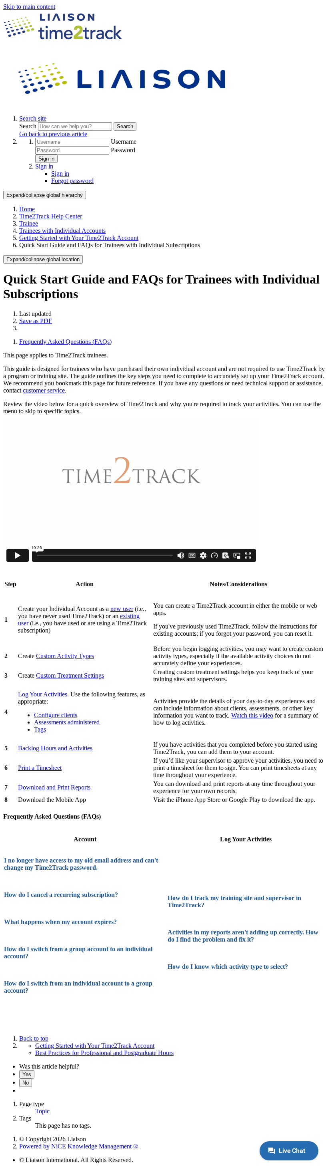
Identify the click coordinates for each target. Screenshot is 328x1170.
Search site (32, 118)
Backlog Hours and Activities (55, 748)
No (25, 1083)
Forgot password (72, 180)
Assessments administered (67, 722)
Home (27, 209)
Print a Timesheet (40, 767)
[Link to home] (123, 104)
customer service (44, 390)
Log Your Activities (42, 694)
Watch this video (252, 715)
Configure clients (55, 715)
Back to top (33, 1038)
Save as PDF (35, 320)
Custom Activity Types (65, 655)
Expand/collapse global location (43, 259)
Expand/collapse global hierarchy (44, 195)
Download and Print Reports (54, 787)
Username (123, 141)
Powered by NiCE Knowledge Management (78, 1146)
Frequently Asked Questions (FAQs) (65, 341)
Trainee (28, 223)
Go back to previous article (53, 134)
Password (123, 150)
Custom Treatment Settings (70, 675)
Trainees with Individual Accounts (62, 230)
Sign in (46, 159)
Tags (40, 729)
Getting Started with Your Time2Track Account (78, 237)
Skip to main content (29, 6)
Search (28, 126)
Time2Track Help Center (50, 216)
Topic (42, 1111)
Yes (26, 1074)
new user (121, 608)
